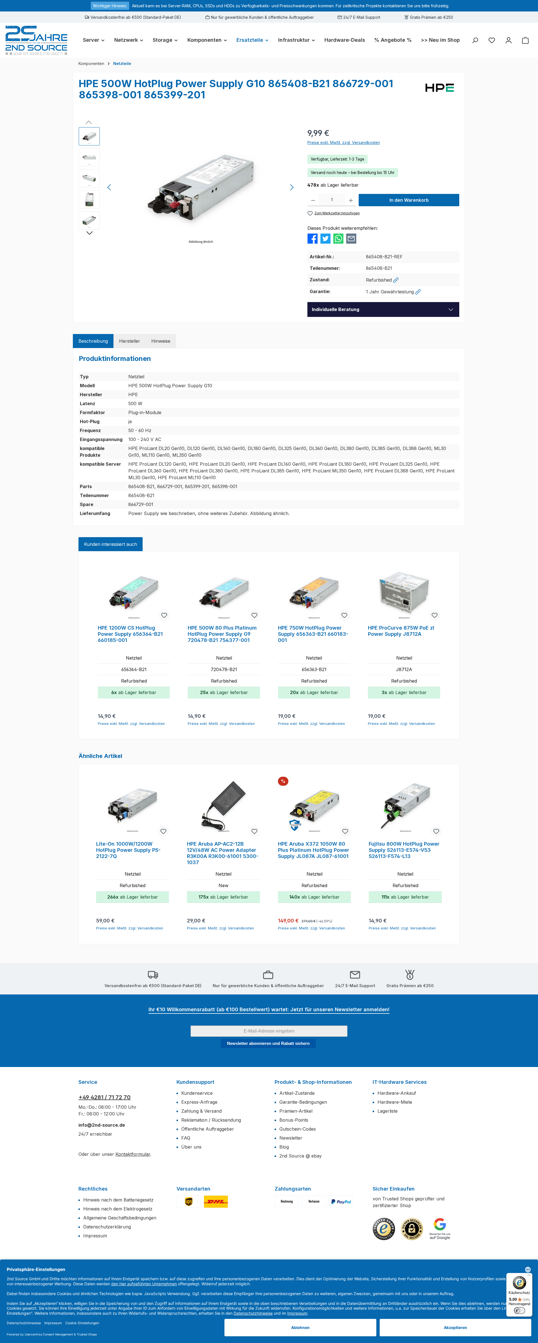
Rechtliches (93, 1189)
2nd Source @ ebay (300, 1156)
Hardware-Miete (394, 1102)
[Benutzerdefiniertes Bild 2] (216, 1201)
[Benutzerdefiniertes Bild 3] (341, 1201)
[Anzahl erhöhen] (351, 200)
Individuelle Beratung (335, 309)
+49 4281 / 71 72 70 (104, 1097)
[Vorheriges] (109, 187)
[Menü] (529, 1276)
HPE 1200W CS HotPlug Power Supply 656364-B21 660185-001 (130, 634)
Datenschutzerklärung (107, 1227)
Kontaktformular (132, 1154)
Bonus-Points (293, 1120)
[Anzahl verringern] (313, 200)
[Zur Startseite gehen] (36, 40)
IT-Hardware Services (400, 1082)
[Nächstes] (291, 187)
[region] (187, 187)
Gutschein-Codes (297, 1129)
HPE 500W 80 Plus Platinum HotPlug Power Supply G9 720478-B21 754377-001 (222, 634)
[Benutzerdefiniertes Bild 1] (189, 1201)
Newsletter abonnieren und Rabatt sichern (268, 1043)
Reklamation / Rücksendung (211, 1120)
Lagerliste (387, 1111)
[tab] (93, 341)
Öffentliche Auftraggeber (207, 1129)
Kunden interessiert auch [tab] (110, 544)
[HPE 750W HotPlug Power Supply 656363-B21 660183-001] (314, 593)
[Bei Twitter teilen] (325, 238)
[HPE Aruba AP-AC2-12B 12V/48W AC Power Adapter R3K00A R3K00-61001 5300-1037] (223, 807)
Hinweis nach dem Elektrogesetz (117, 1209)
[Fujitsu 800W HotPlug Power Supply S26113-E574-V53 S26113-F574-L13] (405, 807)
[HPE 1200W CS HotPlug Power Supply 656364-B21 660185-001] (134, 593)
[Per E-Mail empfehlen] (351, 238)
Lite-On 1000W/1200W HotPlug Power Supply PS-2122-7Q (128, 850)
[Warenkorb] (525, 40)
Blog (284, 1147)
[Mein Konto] (509, 40)
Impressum (95, 1235)
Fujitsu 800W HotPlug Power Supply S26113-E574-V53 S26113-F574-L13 (404, 850)
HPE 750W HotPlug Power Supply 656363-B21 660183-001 (313, 634)
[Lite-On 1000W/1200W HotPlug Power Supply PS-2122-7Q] (132, 807)
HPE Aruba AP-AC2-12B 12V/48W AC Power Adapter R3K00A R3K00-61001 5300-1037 (222, 853)
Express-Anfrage (199, 1102)
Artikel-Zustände (297, 1093)
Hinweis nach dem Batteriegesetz (118, 1200)
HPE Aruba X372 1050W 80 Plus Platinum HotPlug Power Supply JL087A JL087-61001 (313, 850)
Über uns (191, 1147)
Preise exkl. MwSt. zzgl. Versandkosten (343, 142)
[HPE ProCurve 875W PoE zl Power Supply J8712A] (404, 593)
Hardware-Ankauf (396, 1093)
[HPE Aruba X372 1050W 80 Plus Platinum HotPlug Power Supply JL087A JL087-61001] (314, 807)
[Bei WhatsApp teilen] (338, 238)
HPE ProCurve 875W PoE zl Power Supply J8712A (401, 631)
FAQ (185, 1138)
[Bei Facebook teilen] (312, 238)
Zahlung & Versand (201, 1111)
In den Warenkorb (409, 200)
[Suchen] (475, 40)
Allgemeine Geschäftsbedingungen (119, 1218)
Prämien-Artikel (295, 1111)
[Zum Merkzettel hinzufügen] (164, 615)
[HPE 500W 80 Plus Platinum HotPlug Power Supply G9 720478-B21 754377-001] (224, 593)
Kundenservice (197, 1093)
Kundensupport (195, 1082)
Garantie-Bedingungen (303, 1102)
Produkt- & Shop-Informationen (313, 1082)
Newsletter (290, 1138)
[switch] (519, 1310)
